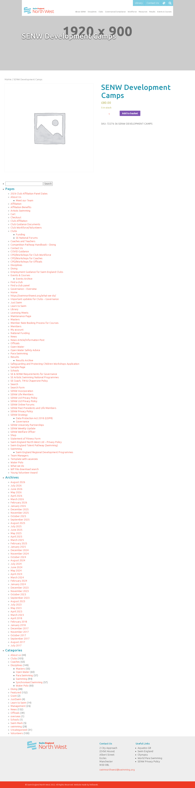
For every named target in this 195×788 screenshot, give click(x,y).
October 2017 (18, 635)
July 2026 (16, 485)
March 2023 (17, 615)
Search (14, 384)
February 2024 (19, 580)
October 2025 (18, 516)
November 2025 (20, 512)
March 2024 (17, 577)
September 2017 (20, 638)
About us (16, 655)
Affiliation (16, 203)
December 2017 (20, 628)
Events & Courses (164, 12)
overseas (16, 716)
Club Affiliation (19, 220)
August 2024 (18, 560)
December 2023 (20, 587)
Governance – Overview (24, 289)
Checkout (16, 217)
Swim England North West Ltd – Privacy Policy (36, 442)
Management (18, 706)
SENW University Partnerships (27, 425)
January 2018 (18, 625)
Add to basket (130, 113)
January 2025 (18, 546)
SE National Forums (27, 237)
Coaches (15, 661)
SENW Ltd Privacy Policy (24, 397)
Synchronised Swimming (29, 682)
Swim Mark (17, 723)
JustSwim (16, 699)
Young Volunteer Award (24, 472)
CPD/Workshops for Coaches (27, 258)
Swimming (16, 448)
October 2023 (18, 594)
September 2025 (20, 519)
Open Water (17, 346)
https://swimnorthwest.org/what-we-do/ (33, 295)
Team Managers (20, 455)
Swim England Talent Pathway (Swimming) (34, 445)
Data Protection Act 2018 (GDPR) (34, 418)
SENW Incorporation (22, 391)
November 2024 (20, 553)
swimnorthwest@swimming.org (117, 769)
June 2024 (16, 567)
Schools (15, 370)
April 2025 (16, 536)
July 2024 (16, 563)
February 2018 (19, 621)
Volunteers (17, 733)
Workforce (132, 12)
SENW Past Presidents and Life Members (33, 408)
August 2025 (18, 523)
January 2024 (18, 584)
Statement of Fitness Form (26, 438)
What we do (17, 465)
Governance (22, 421)
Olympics (143, 754)
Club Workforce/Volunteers (26, 227)
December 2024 (20, 550)
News (14, 336)
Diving (14, 268)
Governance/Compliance (115, 12)
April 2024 (16, 574)
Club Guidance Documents (25, 224)
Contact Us (153, 3)
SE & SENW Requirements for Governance (34, 374)
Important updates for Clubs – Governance (35, 299)
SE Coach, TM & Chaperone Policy (29, 380)
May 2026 (16, 492)
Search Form (18, 387)
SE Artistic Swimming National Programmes (35, 377)
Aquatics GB (144, 748)
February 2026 (19, 502)
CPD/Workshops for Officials (26, 261)
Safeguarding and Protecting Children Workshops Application (45, 363)
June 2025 (16, 529)
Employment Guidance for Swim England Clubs (37, 272)
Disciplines (92, 12)
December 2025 (20, 509)
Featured (16, 692)
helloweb (94, 785)
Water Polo (17, 462)
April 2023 (16, 611)
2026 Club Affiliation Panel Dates (29, 193)
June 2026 (16, 489)
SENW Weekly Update (23, 428)
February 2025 (19, 543)
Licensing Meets (20, 312)
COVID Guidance (20, 251)
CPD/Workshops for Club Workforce (31, 254)
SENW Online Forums (22, 404)
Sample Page (18, 367)
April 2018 (16, 618)
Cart (13, 214)
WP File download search (25, 469)
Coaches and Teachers (23, 241)
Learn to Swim (18, 306)
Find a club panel (20, 285)
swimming (16, 726)
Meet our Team (24, 200)
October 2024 (18, 557)
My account (17, 329)
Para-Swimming (19, 353)
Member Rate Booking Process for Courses (35, 323)
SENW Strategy (19, 414)
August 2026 (18, 482)
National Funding (20, 333)
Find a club (17, 282)
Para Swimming (24, 675)
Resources (143, 12)
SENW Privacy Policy (22, 411)
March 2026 (17, 499)
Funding (20, 234)
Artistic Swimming (21, 210)
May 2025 (16, 533)
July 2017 (16, 645)
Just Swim (16, 302)
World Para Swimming (150, 758)
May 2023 (16, 608)
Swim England (145, 751)
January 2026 (18, 506)
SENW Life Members (22, 394)
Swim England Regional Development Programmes (44, 452)
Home (8, 79)
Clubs (101, 12)
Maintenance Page (21, 316)
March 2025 (17, 540)
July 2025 (16, 526)
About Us (16, 197)
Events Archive (24, 278)
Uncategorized (19, 729)
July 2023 (16, 604)
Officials (15, 343)
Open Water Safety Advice (25, 350)
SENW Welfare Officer (23, 431)
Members (16, 326)
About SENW (80, 12)
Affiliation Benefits (21, 207)
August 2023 (18, 601)
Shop (13, 435)
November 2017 (20, 631)
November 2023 (20, 591)
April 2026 (16, 495)
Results (152, 12)
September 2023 (20, 597)
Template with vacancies (24, 459)
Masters (15, 319)
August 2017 (18, 642)
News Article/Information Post (28, 340)
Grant (14, 695)
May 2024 (16, 570)
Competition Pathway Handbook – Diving (33, 244)
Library (139, 3)
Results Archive (24, 360)
